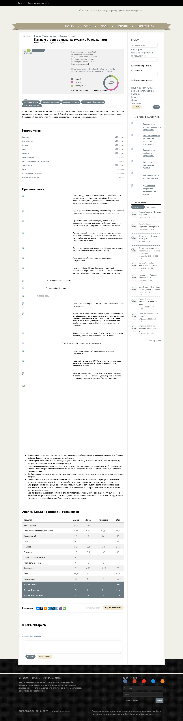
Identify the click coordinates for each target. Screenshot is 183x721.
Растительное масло (30, 177)
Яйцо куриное (28, 157)
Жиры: (134, 100)
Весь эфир (153, 340)
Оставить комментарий (31, 636)
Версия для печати (113, 607)
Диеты (154, 275)
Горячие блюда (59, 36)
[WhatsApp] (64, 608)
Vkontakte (165, 3)
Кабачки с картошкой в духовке (148, 165)
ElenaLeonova (40, 43)
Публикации (151, 207)
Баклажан (26, 137)
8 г (81, 79)
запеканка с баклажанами (93, 102)
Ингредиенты (145, 26)
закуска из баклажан (32, 105)
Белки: (134, 96)
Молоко (25, 153)
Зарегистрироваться (38, 3)
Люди (104, 26)
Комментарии (137, 207)
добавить (30, 656)
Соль (24, 169)
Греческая (93, 56)
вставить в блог (93, 608)
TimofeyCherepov (146, 224)
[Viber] (60, 608)
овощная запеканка (71, 102)
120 (111, 82)
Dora (141, 248)
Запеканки (72, 36)
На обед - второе (104, 69)
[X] (41, 608)
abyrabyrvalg (144, 287)
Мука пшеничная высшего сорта (35, 161)
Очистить (136, 107)
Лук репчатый (27, 141)
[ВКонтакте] (38, 608)
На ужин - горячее (83, 71)
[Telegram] (56, 608)
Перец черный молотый (32, 173)
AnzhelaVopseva (145, 212)
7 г (81, 82)
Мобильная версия (52, 678)
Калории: (135, 93)
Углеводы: (136, 103)
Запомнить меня (132, 700)
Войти (21, 3)
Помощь (35, 678)
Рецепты (122, 26)
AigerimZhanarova (146, 299)
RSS (159, 340)
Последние (140, 202)
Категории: (136, 49)
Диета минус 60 (145, 277)
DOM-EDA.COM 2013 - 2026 (33, 711)
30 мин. (93, 61)
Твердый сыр (27, 165)
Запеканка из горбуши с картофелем (149, 153)
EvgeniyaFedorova (146, 326)
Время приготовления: (142, 90)
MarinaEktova (144, 275)
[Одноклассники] (45, 608)
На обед (92, 69)
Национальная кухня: (142, 87)
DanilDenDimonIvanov (147, 314)
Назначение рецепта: (142, 52)
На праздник (107, 71)
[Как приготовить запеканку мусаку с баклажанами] (46, 52)
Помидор (26, 145)
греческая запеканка (50, 102)
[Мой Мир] (49, 608)
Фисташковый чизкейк (148, 265)
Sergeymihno (144, 236)
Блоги (87, 26)
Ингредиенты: (138, 55)
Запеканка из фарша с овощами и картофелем (152, 127)
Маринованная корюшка (149, 226)
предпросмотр (45, 656)
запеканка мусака (31, 102)
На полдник (97, 71)
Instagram (155, 3)
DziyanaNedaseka (146, 263)
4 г (84, 85)
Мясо (24, 149)
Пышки (141, 316)
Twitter (160, 3)
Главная (37, 36)
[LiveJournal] (53, 608)
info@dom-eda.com (61, 711)
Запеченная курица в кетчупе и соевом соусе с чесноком (149, 251)
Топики (69, 26)
